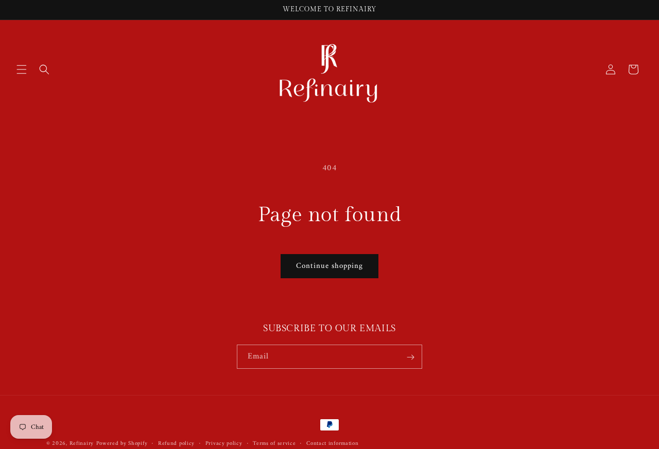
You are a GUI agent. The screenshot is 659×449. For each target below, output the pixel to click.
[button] (21, 69)
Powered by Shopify (122, 443)
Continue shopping (329, 266)
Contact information (332, 443)
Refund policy (176, 443)
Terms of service (274, 443)
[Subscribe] (410, 357)
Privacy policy (223, 443)
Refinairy (82, 443)
